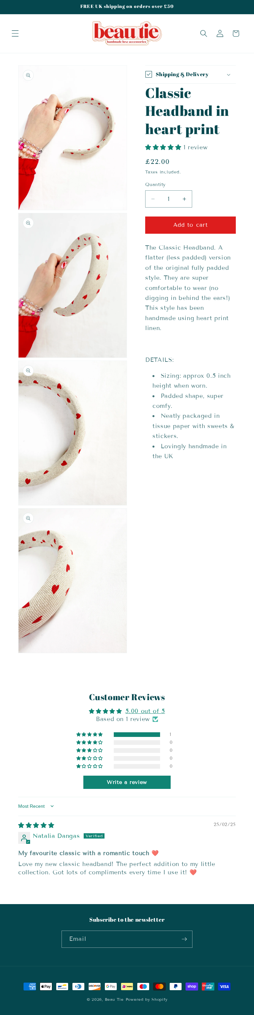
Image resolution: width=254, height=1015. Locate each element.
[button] (15, 33)
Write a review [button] (127, 782)
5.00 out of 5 (145, 711)
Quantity (155, 184)
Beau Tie (114, 999)
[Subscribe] (184, 939)
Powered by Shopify (147, 999)
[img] (36, 825)
